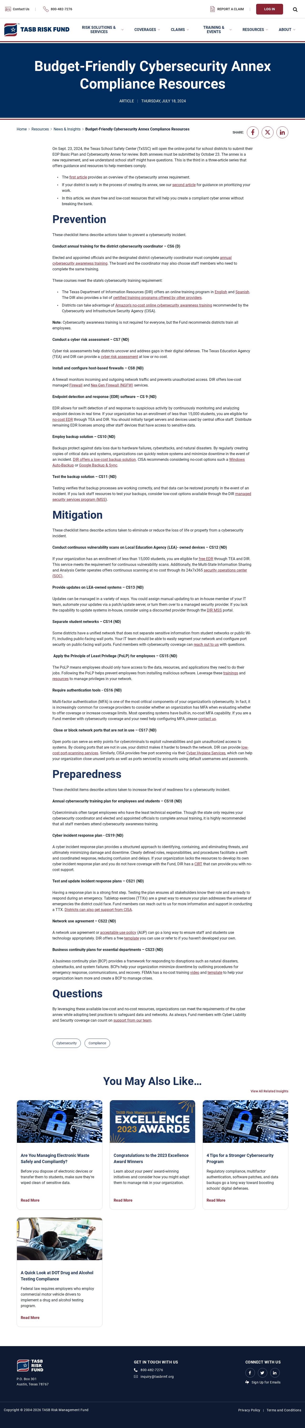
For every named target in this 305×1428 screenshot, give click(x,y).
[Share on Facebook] (253, 132)
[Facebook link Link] (250, 1373)
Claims (178, 29)
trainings (230, 673)
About (285, 29)
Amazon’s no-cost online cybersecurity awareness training (163, 305)
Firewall (75, 385)
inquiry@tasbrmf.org (157, 1376)
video (194, 972)
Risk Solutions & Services (99, 29)
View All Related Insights (269, 1091)
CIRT (198, 864)
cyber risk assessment (119, 356)
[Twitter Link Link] (262, 1373)
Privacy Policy (249, 1410)
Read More (30, 1200)
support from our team (132, 1020)
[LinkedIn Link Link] (275, 1373)
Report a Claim (230, 9)
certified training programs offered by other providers (157, 297)
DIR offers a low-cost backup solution (104, 459)
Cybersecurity (66, 1043)
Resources (253, 29)
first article (78, 177)
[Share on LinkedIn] (282, 132)
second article (184, 185)
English (221, 292)
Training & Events (213, 29)
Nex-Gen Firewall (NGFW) (112, 385)
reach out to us (206, 644)
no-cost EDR (62, 419)
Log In (269, 9)
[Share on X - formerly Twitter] (268, 132)
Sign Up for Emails (266, 1382)
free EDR (206, 559)
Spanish (242, 292)
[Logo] (36, 30)
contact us (207, 718)
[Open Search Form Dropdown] (295, 9)
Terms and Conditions (284, 1410)
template (131, 938)
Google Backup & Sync (98, 465)
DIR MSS (214, 610)
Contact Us (21, 9)
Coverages (145, 29)
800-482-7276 (61, 9)
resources (60, 679)
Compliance (97, 1043)
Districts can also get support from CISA (98, 909)
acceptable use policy (118, 932)
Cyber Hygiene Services (205, 753)
